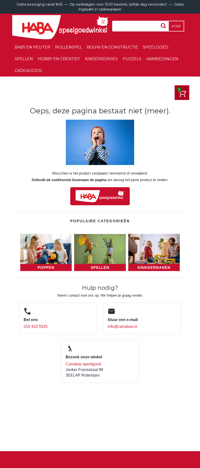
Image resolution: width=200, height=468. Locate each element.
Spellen (24, 59)
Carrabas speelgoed (83, 364)
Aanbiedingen (162, 59)
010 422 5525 (36, 326)
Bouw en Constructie (112, 47)
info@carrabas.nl (122, 326)
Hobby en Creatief (59, 59)
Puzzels (132, 59)
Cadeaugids (28, 70)
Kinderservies (101, 59)
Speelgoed (155, 47)
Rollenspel (68, 47)
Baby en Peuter (32, 47)
